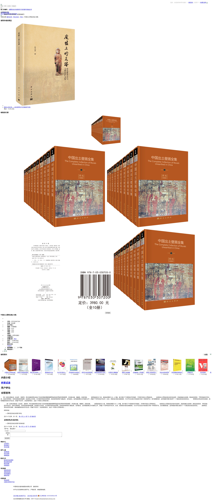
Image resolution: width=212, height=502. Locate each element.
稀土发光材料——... (36, 372)
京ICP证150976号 (32, 495)
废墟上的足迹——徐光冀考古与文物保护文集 (17, 107)
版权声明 (6, 475)
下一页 (29, 416)
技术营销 (203, 372)
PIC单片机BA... (61, 372)
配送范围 (6, 463)
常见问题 (6, 447)
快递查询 (6, 465)
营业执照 (6, 480)
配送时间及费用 (8, 460)
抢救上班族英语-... (151, 372)
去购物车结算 (5, 12)
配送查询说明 (8, 462)
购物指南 (6, 455)
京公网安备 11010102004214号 (48, 495)
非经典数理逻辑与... (177, 372)
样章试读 (5, 382)
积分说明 (6, 453)
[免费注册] (203, 2)
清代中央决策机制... (87, 372)
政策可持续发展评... (23, 372)
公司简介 (6, 443)
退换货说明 (7, 470)
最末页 (34, 416)
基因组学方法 (49, 372)
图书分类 (9, 17)
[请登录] (190, 2)
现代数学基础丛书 (26, 9)
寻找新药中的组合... (74, 372)
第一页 (21, 416)
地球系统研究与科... (100, 372)
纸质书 (9, 346)
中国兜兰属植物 (113, 372)
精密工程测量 (126, 372)
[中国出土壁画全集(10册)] (106, 144)
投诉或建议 (7, 473)
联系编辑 (108, 312)
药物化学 (190, 372)
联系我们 (6, 445)
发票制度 (6, 451)
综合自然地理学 (164, 372)
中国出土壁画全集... (10, 372)
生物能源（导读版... (139, 372)
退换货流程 (7, 472)
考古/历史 (16, 17)
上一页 (25, 416)
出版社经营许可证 (9, 482)
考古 (21, 17)
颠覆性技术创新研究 (15, 9)
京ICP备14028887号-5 (19, 495)
